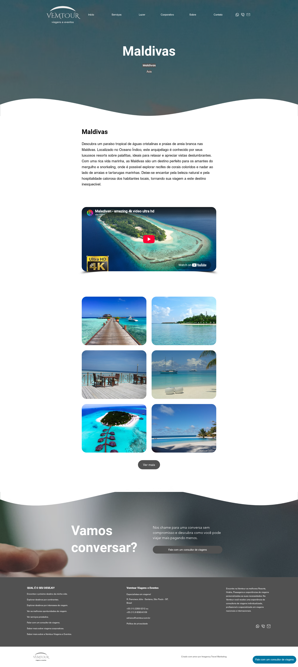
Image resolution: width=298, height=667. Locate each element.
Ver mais (149, 465)
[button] (142, 15)
